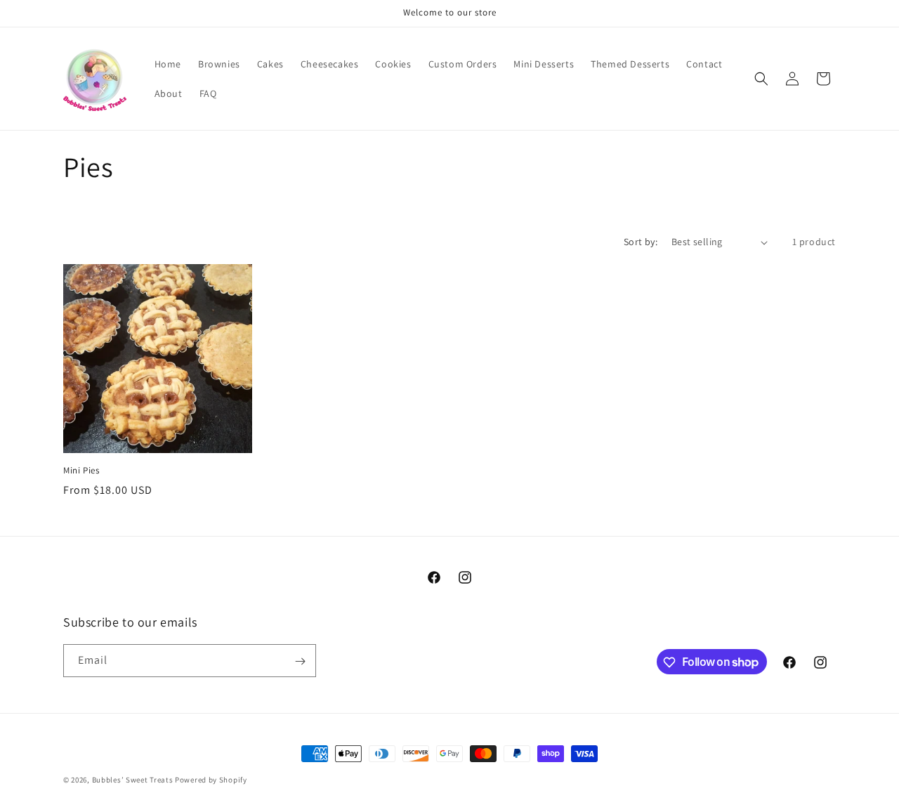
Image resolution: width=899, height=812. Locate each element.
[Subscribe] (299, 661)
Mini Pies (81, 470)
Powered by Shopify (211, 780)
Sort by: (640, 241)
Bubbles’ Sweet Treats (132, 780)
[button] (761, 78)
